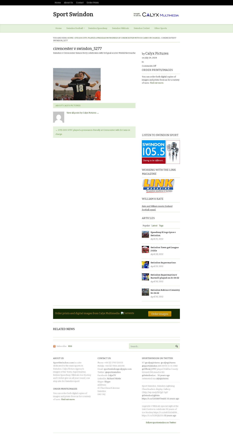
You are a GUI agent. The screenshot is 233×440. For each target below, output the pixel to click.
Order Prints (93, 2)
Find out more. (157, 83)
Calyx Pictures (156, 53)
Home (58, 2)
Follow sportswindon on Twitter (161, 422)
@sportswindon (113, 372)
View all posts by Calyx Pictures (83, 113)
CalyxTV (112, 375)
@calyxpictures (152, 362)
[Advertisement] (161, 108)
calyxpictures (162, 378)
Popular (146, 225)
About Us (68, 2)
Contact (80, 2)
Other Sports (160, 28)
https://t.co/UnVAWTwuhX (154, 398)
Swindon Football (73, 29)
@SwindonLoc (149, 375)
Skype (107, 381)
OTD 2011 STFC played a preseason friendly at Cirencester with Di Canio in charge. (117, 38)
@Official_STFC (149, 369)
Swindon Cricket (142, 28)
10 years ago (164, 375)
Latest (154, 225)
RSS (70, 346)
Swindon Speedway (97, 28)
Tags (161, 225)
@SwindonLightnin (151, 395)
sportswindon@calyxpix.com (118, 369)
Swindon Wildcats (120, 28)
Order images (159, 313)
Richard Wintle (114, 378)
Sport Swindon (73, 14)
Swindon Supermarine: (163, 262)
